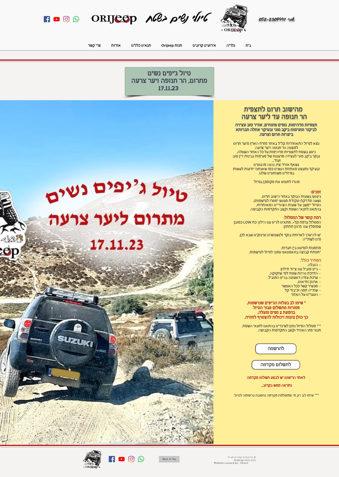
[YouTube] (56, 19)
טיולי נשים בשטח (179, 17)
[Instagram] (66, 19)
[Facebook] (47, 19)
